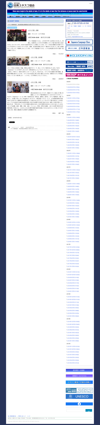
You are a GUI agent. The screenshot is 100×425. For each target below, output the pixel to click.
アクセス (50, 16)
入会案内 (44, 16)
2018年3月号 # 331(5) (73, 239)
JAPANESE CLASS (66, 16)
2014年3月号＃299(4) (73, 338)
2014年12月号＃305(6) (73, 322)
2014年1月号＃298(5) (73, 341)
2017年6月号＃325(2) (73, 258)
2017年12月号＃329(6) (73, 247)
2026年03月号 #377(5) (73, 90)
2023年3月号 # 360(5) (73, 145)
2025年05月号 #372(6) (73, 106)
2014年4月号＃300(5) (73, 335)
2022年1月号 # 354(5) (73, 164)
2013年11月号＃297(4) (73, 346)
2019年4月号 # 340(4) (73, 211)
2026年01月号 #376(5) (73, 93)
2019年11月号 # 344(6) (73, 200)
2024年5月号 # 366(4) (73, 126)
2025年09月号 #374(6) (73, 101)
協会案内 (18, 16)
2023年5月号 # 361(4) (73, 142)
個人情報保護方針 (12, 416)
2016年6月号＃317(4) (73, 283)
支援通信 (31, 16)
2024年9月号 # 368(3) (73, 120)
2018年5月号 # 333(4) (73, 236)
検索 (89, 411)
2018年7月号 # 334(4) (73, 231)
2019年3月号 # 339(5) (73, 214)
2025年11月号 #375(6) (73, 98)
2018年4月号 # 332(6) (73, 233)
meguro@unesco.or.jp (77, 36)
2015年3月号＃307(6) (73, 313)
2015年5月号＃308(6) (73, 311)
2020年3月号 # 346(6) (73, 192)
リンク (28, 416)
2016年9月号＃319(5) (73, 277)
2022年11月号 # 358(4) (73, 153)
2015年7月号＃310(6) (73, 305)
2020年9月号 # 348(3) (73, 186)
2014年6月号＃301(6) (73, 330)
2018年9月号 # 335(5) (73, 228)
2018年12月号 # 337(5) (73, 222)
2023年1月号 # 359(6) (73, 148)
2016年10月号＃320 (12, 27)
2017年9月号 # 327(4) (73, 253)
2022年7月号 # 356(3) (73, 159)
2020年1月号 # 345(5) (73, 195)
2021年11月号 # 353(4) (73, 170)
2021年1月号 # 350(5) (73, 178)
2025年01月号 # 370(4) (73, 112)
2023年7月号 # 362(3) (73, 139)
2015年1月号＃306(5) (73, 316)
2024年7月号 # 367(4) (73, 123)
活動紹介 (37, 16)
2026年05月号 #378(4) (73, 87)
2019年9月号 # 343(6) (73, 203)
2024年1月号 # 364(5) (73, 131)
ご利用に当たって (22, 416)
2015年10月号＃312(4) (73, 299)
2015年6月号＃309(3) (73, 308)
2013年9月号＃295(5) (73, 352)
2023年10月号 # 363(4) (73, 137)
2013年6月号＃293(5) (73, 357)
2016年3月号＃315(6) (73, 288)
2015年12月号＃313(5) (73, 297)
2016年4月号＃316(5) (73, 286)
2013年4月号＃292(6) (73, 360)
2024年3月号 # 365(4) (73, 128)
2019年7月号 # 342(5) (73, 206)
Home (12, 16)
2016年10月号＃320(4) (73, 275)
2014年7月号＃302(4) (73, 333)
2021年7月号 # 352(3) (73, 173)
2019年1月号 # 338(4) (73, 217)
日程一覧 (24, 16)
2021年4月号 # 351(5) (73, 175)
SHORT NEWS (14, 21)
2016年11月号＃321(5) (73, 272)
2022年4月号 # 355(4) (73, 162)
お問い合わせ (57, 16)
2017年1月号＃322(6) (73, 266)
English (90, 3)
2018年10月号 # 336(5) (73, 225)
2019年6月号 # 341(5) (73, 208)
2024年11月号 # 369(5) (73, 117)
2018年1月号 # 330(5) (73, 242)
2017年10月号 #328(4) (73, 250)
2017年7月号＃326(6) (73, 255)
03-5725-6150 (81, 23)
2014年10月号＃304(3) (73, 324)
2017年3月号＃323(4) (73, 264)
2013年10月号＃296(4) (73, 349)
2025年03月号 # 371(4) (73, 109)
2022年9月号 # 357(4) (73, 156)
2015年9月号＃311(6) (73, 302)
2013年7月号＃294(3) (73, 355)
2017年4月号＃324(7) (73, 261)
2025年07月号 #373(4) (73, 104)
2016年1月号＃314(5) (73, 291)
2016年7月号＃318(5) (73, 280)
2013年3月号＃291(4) (73, 363)
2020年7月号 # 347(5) (73, 189)
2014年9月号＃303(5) (73, 327)
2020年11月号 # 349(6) (73, 184)
